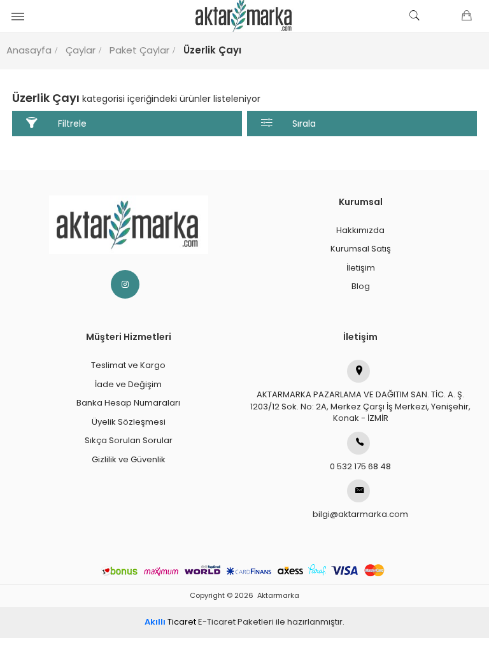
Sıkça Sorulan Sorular (129, 440)
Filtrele (72, 123)
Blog (360, 286)
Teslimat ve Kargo (128, 365)
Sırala (304, 123)
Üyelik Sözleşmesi (129, 422)
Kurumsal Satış (360, 249)
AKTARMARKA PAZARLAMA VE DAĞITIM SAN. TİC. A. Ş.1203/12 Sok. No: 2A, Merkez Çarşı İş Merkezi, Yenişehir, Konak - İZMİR (360, 406)
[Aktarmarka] (244, 16)
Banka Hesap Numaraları (128, 403)
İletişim (360, 268)
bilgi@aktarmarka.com (360, 514)
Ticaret (170, 622)
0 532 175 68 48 (360, 466)
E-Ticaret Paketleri (236, 622)
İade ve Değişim (128, 384)
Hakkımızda (360, 230)
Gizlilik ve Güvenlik (129, 459)
